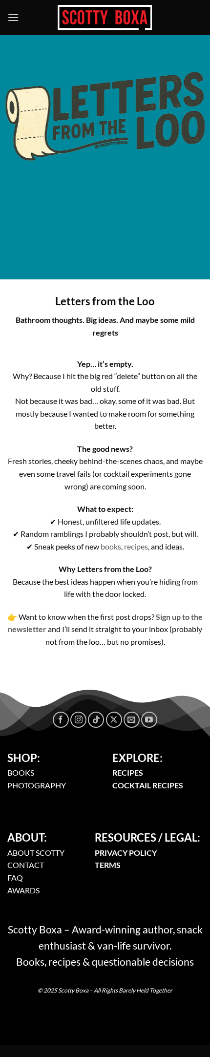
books (111, 546)
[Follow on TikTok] (96, 720)
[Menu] (13, 17)
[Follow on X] (114, 720)
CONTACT (25, 864)
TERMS (108, 864)
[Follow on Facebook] (61, 720)
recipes (136, 546)
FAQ (15, 877)
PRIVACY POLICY (126, 852)
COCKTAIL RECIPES (147, 785)
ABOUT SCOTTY (35, 852)
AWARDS (23, 890)
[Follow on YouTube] (149, 720)
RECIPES (127, 772)
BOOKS (20, 772)
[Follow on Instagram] (78, 720)
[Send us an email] (132, 720)
